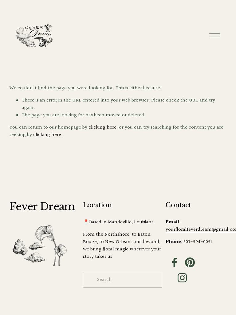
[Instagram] (182, 278)
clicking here (102, 127)
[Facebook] (174, 262)
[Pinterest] (190, 262)
